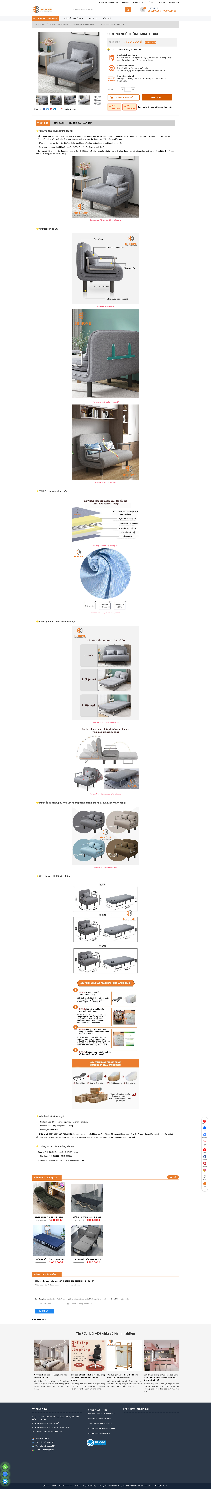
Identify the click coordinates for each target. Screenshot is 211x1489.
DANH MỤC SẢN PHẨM (46, 18)
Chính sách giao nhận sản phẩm (99, 1418)
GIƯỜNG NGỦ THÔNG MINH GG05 (49, 1217)
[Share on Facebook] (44, 109)
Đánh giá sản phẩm (45, 1274)
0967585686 (154, 11)
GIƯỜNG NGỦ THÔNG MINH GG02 (86, 1217)
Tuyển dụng (138, 2)
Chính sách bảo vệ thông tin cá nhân (101, 1428)
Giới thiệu (107, 18)
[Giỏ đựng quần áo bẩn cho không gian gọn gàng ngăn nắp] (124, 1355)
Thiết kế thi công (71, 18)
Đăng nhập (174, 2)
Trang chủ (40, 24)
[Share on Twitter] (47, 109)
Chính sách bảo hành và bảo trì (98, 1433)
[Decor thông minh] (42, 9)
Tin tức (91, 18)
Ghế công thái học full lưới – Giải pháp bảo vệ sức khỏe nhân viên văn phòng (88, 1377)
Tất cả (173, 1177)
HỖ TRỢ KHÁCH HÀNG (97, 1410)
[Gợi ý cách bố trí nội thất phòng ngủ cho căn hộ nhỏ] (51, 1355)
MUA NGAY (157, 97)
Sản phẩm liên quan (45, 1178)
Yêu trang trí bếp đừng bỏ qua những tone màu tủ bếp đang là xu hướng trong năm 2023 (161, 1377)
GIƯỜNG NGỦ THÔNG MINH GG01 (87, 1259)
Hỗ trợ (150, 2)
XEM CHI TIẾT (49, 1197)
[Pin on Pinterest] (51, 109)
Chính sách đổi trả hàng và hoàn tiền (101, 1414)
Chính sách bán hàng (108, 2)
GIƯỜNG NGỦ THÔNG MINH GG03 (112, 24)
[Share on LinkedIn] (54, 109)
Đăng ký (161, 2)
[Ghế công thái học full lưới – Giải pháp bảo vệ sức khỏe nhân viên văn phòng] (88, 1355)
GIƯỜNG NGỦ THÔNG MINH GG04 (49, 1259)
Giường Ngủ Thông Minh (84, 24)
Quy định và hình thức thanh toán (99, 1423)
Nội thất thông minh (59, 24)
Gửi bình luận (44, 1311)
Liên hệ (125, 2)
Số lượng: (111, 89)
